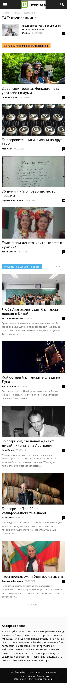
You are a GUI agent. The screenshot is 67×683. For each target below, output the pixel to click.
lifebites (25, 33)
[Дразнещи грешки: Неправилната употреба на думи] (33, 68)
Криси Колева (9, 251)
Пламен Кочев (9, 97)
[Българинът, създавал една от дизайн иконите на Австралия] (33, 421)
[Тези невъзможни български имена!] (33, 556)
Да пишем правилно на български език (26, 45)
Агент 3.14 (7, 148)
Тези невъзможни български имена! (33, 576)
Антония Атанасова (12, 318)
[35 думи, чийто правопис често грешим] (33, 171)
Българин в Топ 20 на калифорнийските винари (24, 511)
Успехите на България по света (22, 266)
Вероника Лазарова (12, 200)
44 (64, 200)
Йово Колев (8, 450)
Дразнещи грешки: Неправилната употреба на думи (30, 90)
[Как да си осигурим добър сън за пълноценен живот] (10, 30)
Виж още (32, 604)
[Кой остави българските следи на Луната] (33, 357)
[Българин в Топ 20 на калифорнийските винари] (33, 489)
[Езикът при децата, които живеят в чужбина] (33, 223)
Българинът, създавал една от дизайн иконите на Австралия (28, 443)
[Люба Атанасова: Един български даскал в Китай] (33, 289)
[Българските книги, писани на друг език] (33, 120)
